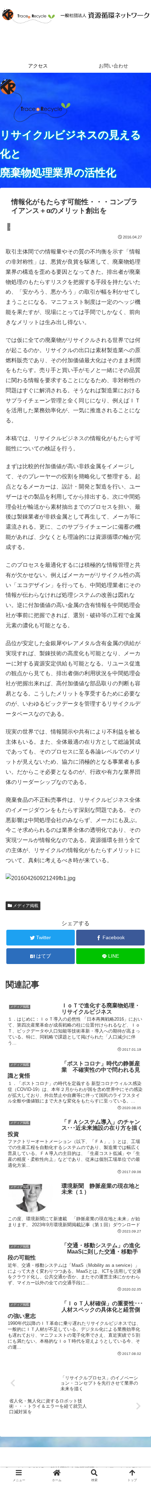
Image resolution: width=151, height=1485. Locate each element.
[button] (136, 919)
